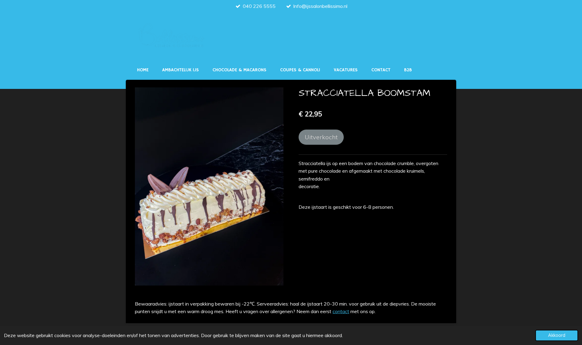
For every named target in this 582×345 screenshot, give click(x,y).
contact (341, 311)
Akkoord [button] (556, 335)
